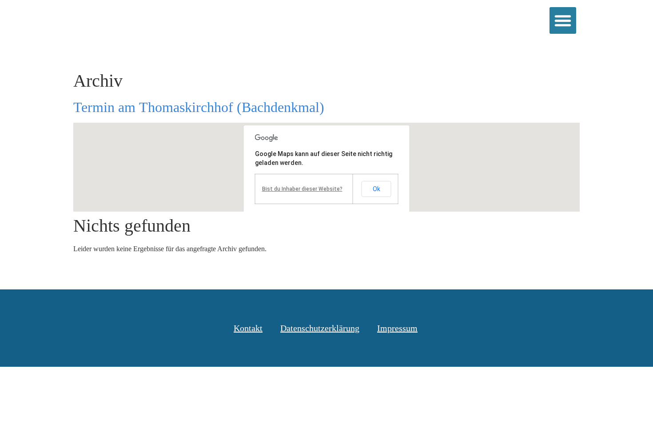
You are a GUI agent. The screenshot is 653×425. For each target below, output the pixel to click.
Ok (376, 188)
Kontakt (248, 328)
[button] (562, 20)
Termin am (198, 107)
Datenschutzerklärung (319, 328)
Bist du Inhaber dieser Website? (302, 189)
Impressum (397, 328)
